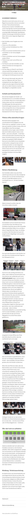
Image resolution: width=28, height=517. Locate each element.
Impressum (5, 499)
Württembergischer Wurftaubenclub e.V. (14, 4)
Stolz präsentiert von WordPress (10, 513)
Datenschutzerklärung (8, 505)
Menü (14, 12)
